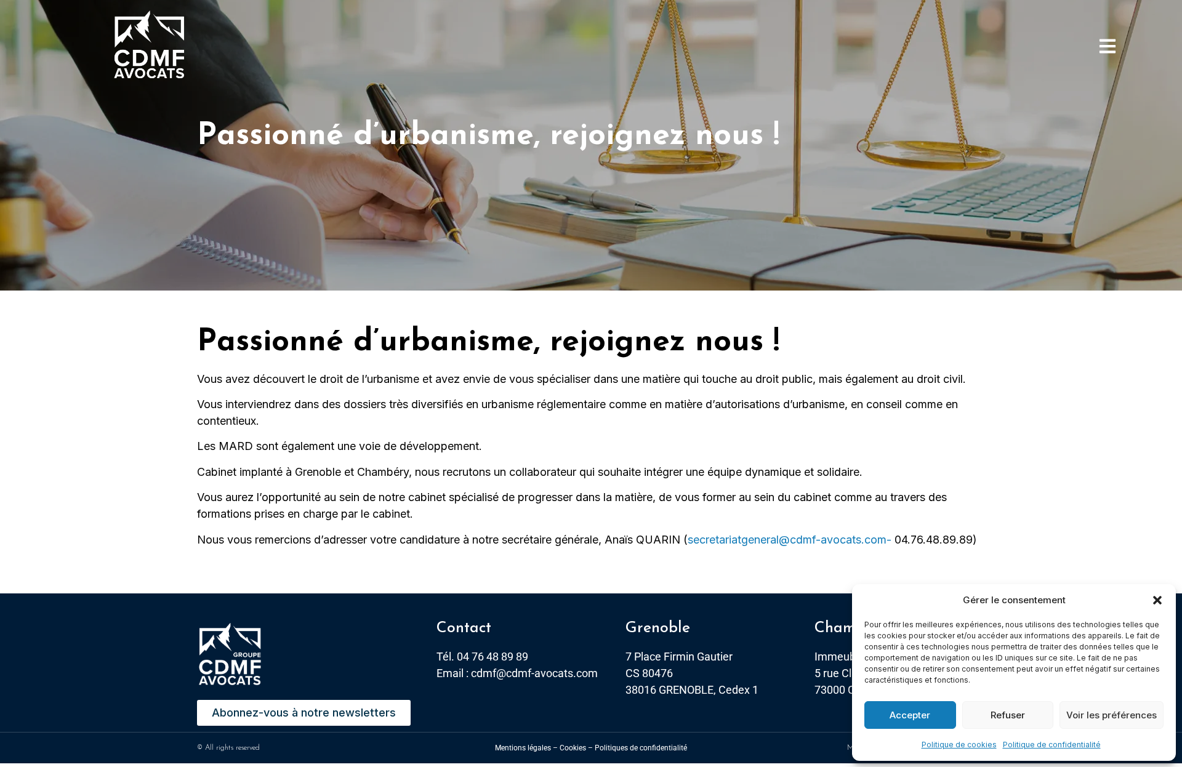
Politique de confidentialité (1052, 744)
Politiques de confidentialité (641, 748)
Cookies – (576, 748)
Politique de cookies (959, 744)
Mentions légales (523, 748)
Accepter (910, 715)
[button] (1157, 600)
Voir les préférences (1111, 715)
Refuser (1008, 715)
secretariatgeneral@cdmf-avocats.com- (789, 539)
